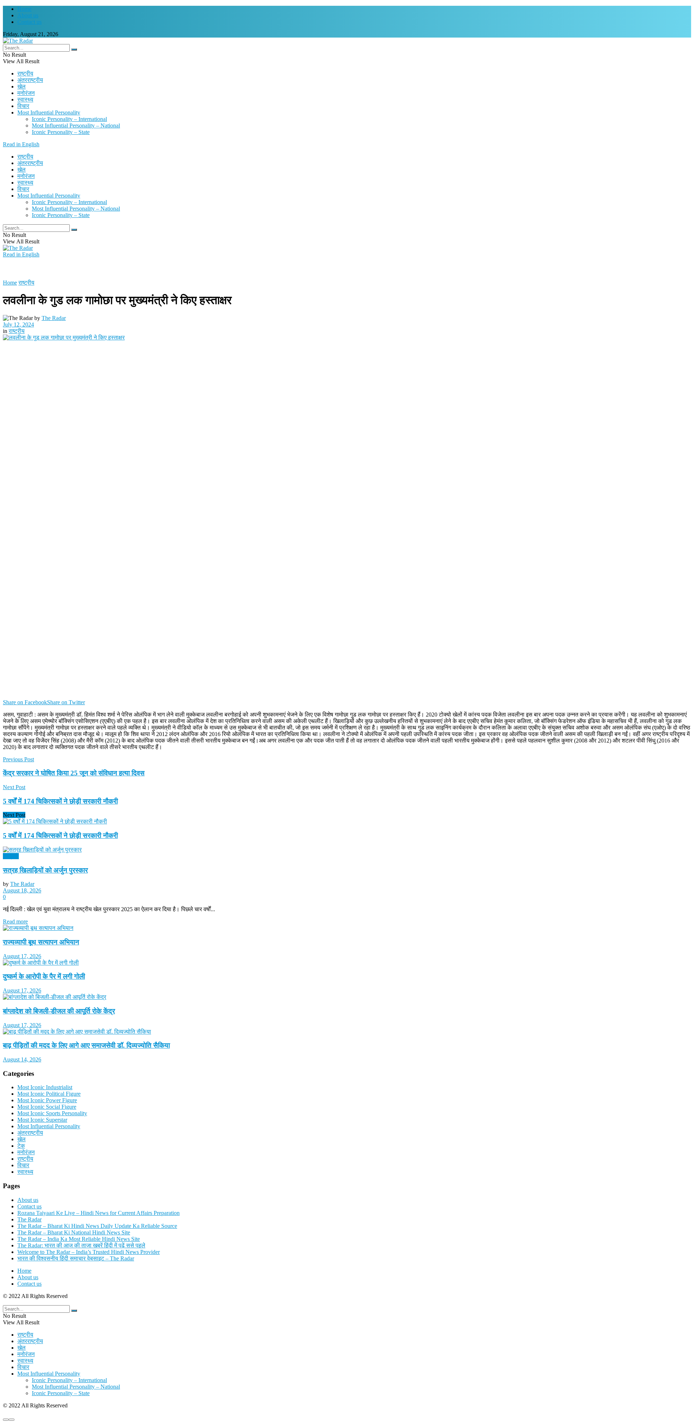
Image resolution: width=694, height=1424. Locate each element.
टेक (21, 1146)
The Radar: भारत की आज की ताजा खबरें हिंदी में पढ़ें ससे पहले (81, 1245)
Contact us (29, 22)
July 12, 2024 (18, 324)
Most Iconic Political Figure (49, 1094)
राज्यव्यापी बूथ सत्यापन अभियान (41, 942)
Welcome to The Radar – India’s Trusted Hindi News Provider (88, 1252)
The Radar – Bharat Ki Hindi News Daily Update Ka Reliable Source (97, 1226)
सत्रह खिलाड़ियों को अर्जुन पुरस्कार (45, 870)
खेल (21, 86)
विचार (23, 106)
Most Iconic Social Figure (46, 1107)
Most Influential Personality (48, 112)
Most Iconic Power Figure (47, 1100)
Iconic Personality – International (69, 119)
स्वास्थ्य (25, 99)
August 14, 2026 (22, 1059)
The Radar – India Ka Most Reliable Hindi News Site (78, 1239)
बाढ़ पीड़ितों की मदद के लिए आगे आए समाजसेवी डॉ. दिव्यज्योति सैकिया (86, 1045)
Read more (15, 921)
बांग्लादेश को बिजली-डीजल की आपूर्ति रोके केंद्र (59, 1011)
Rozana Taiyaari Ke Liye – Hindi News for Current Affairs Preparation (98, 1213)
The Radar (54, 318)
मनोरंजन (26, 93)
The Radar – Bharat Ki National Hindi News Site (73, 1232)
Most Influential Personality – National (76, 125)
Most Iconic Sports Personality (52, 1113)
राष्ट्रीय (25, 73)
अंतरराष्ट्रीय (30, 80)
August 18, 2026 (22, 890)
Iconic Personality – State (61, 132)
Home (24, 9)
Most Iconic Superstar (42, 1120)
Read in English (21, 144)
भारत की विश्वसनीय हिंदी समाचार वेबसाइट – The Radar (75, 1258)
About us (27, 15)
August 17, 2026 (22, 956)
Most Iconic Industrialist (44, 1087)
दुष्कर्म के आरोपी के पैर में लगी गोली (44, 976)
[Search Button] (74, 49)
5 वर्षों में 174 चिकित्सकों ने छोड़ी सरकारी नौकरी (60, 835)
